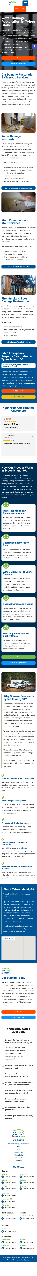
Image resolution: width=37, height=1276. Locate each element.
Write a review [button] (10, 428)
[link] (34, 46)
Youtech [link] (27, 1260)
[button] (25, 3)
